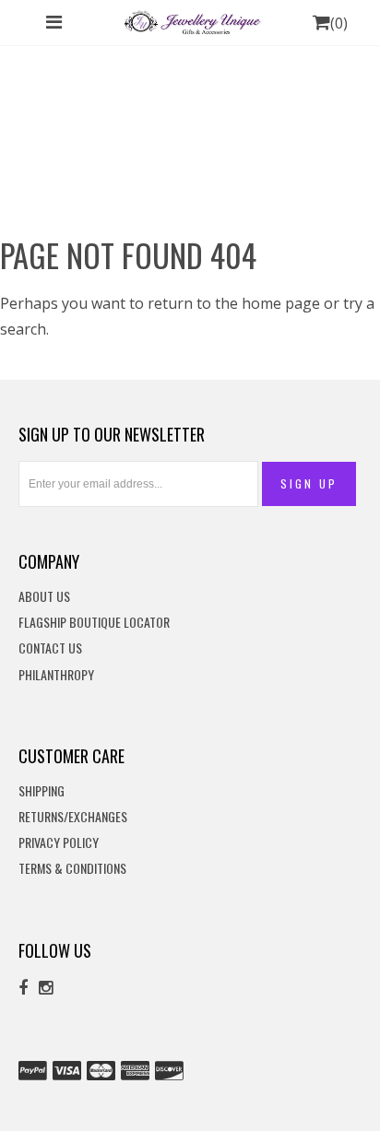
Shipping (41, 791)
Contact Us (50, 648)
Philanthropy (56, 675)
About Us (44, 597)
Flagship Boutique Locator (94, 622)
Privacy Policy (58, 843)
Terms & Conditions (72, 869)
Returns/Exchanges (72, 817)
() (339, 23)
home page (281, 303)
